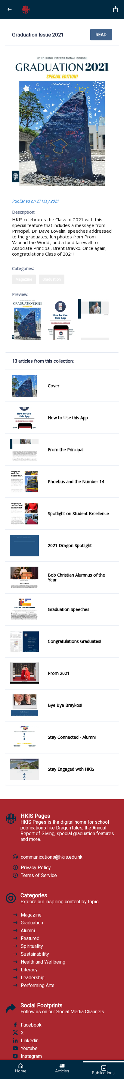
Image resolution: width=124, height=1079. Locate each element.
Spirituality (32, 946)
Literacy (29, 970)
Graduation (51, 279)
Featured (30, 938)
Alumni (28, 930)
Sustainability (35, 954)
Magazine (24, 279)
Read (101, 34)
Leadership (33, 977)
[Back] (9, 9)
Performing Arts (37, 985)
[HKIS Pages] (64, 9)
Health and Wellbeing (43, 962)
